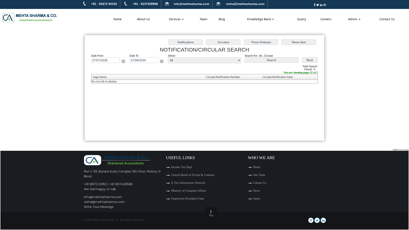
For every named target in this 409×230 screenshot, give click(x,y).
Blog (222, 19)
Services (175, 19)
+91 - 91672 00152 (104, 4)
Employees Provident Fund (187, 198)
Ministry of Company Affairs (188, 190)
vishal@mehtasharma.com (244, 4)
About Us (143, 19)
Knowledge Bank (259, 19)
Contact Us (387, 19)
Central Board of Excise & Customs (192, 175)
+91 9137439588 (120, 184)
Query (301, 19)
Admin (353, 19)
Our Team (259, 175)
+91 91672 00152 (95, 184)
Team (203, 19)
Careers (325, 19)
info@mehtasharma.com (191, 4)
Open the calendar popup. (123, 61)
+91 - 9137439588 (145, 4)
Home (117, 19)
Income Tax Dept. (182, 167)
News (256, 190)
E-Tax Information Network (188, 182)
